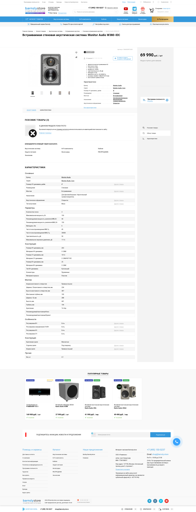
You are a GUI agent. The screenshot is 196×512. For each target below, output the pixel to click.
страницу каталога (62, 129)
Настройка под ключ (102, 24)
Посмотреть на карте (123, 469)
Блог (23, 485)
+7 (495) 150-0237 (96, 8)
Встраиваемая (117, 95)
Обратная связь (31, 509)
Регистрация (131, 2)
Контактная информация (30, 461)
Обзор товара (151, 133)
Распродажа (163, 19)
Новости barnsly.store (71, 2)
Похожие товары (152, 128)
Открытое (116, 103)
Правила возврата (28, 479)
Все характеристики (90, 107)
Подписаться (160, 435)
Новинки (85, 458)
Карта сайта (26, 492)
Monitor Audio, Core (119, 88)
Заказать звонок (112, 8)
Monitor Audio (117, 85)
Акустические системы (61, 19)
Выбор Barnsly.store (89, 454)
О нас (44, 2)
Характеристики (152, 138)
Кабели (103, 19)
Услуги (24, 482)
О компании (26, 458)
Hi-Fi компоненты (85, 19)
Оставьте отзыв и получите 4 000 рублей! (124, 58)
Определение (62, 13)
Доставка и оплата (28, 454)
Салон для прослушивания (131, 24)
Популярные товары (98, 374)
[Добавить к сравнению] (76, 57)
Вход (123, 2)
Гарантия (25, 472)
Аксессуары (142, 19)
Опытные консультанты (161, 24)
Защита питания (122, 19)
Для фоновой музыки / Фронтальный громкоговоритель (120, 99)
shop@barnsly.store (160, 454)
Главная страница (45, 133)
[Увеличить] (50, 70)
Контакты (84, 2)
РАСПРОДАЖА (103, 152)
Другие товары (119, 184)
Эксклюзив (28, 155)
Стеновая (116, 93)
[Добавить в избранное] (76, 52)
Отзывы (51, 2)
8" (113, 90)
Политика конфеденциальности (32, 465)
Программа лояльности (31, 2)
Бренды (59, 2)
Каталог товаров (36, 19)
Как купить (25, 475)
